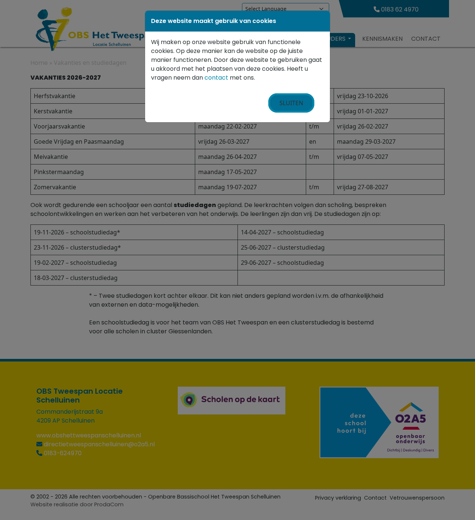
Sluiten (291, 103)
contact (216, 77)
